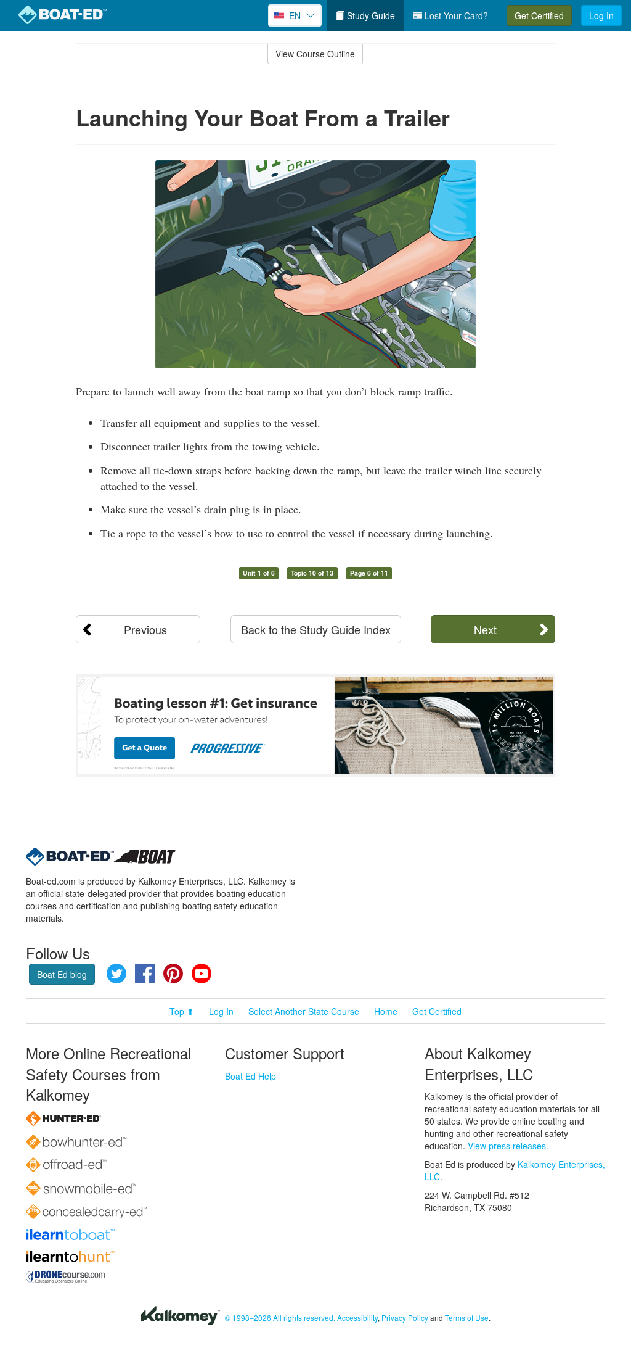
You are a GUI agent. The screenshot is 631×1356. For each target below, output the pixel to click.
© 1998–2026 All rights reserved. (280, 1317)
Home (385, 1011)
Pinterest (173, 973)
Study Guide (369, 15)
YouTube (201, 973)
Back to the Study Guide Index (316, 629)
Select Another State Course (303, 1011)
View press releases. (508, 1145)
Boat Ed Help (250, 1076)
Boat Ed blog (62, 974)
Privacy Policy (404, 1317)
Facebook (145, 973)
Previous (145, 629)
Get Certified (539, 15)
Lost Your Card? (455, 15)
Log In (601, 15)
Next (485, 629)
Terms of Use (467, 1317)
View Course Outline (315, 54)
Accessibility (357, 1317)
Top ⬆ (181, 1011)
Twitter (116, 973)
